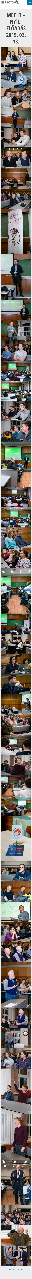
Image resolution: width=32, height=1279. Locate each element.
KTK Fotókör (10, 2)
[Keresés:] (12, 7)
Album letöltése (16, 1270)
